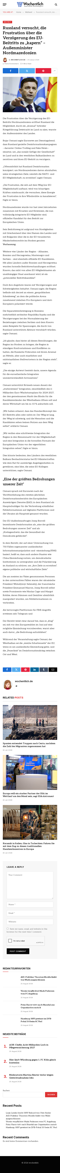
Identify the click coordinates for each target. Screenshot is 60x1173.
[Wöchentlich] (30, 4)
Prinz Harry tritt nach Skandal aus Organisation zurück (31, 1124)
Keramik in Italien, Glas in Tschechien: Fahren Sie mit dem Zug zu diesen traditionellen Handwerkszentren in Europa (28, 846)
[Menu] (4, 4)
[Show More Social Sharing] (54, 70)
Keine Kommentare (12, 63)
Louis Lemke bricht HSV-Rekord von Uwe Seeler (28, 1113)
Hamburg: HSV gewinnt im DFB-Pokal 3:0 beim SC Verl (31, 1127)
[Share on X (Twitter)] (27, 70)
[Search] (55, 4)
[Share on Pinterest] (43, 70)
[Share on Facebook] (10, 70)
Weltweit (7, 22)
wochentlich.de (18, 60)
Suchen (6, 1090)
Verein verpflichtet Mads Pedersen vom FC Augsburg (31, 1121)
